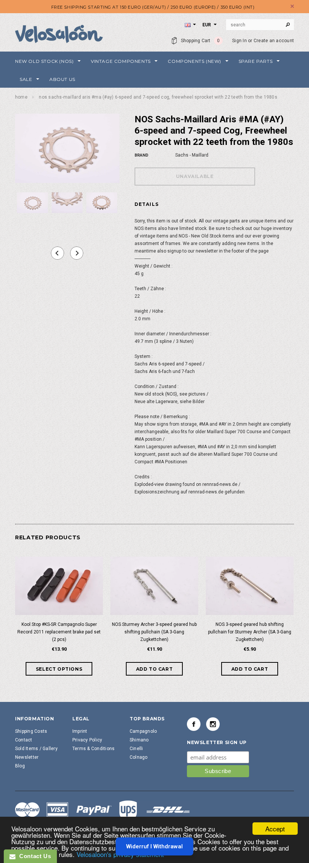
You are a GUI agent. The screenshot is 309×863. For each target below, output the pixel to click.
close (292, 6)
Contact (23, 740)
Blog (20, 766)
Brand (141, 155)
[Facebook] (193, 724)
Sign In (239, 40)
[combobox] (260, 24)
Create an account (274, 40)
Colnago (139, 757)
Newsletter (26, 757)
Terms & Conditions (93, 748)
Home (21, 97)
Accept (275, 828)
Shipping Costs (31, 731)
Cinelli (136, 748)
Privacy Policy (87, 740)
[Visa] (102, 810)
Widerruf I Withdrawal (154, 846)
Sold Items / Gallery (36, 748)
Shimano (139, 740)
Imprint (79, 731)
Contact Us (33, 856)
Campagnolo (143, 731)
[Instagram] (213, 724)
